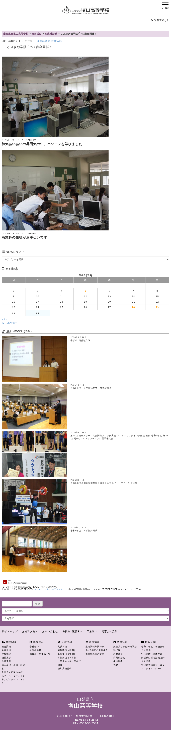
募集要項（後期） (67, 654)
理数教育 (118, 654)
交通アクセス (30, 631)
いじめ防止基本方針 (151, 654)
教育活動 (56, 41)
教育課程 (6, 646)
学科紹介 (34, 646)
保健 (115, 665)
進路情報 (94, 642)
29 (157, 307)
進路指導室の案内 (95, 654)
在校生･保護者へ (72, 631)
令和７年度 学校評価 (153, 646)
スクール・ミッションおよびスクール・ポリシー (13, 679)
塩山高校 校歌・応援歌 (13, 667)
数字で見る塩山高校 (12, 672)
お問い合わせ (50, 631)
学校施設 (6, 654)
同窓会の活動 (110, 631)
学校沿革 (6, 661)
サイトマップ (10, 631)
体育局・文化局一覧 (40, 654)
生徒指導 (118, 661)
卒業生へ (92, 631)
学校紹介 (11, 642)
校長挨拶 (6, 657)
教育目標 (6, 650)
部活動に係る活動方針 (153, 657)
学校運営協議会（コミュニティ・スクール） (153, 667)
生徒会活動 (35, 650)
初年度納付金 (65, 668)
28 (133, 307)
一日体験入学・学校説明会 (69, 663)
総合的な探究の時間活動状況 (125, 648)
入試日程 (62, 646)
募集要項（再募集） (68, 657)
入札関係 (146, 650)
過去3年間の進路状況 (97, 650)
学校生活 (38, 642)
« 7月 (5, 319)
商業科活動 (43, 41)
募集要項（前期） (67, 650)
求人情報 (146, 661)
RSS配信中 (10, 323)
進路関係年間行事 (95, 646)
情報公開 (150, 642)
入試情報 (66, 642)
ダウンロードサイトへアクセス (48, 589)
